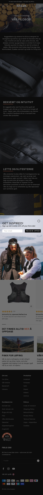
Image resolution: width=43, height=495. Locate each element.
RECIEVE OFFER (33, 231)
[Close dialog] (39, 221)
